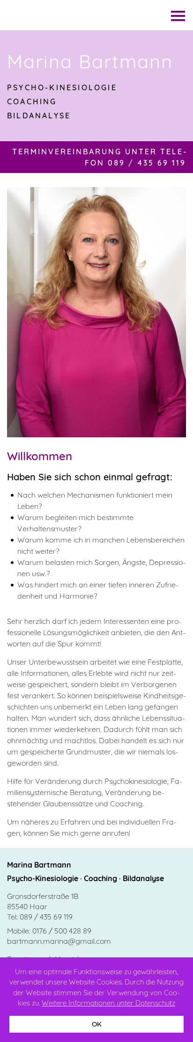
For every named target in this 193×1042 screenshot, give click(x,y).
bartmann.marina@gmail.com (59, 941)
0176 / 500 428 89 (61, 930)
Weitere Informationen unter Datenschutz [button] (108, 1003)
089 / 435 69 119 (46, 916)
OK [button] (97, 1024)
